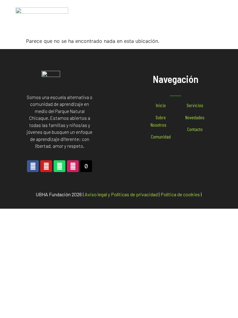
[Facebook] (33, 166)
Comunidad (161, 136)
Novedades (195, 117)
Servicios (195, 105)
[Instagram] (73, 166)
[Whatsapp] (59, 166)
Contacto (195, 129)
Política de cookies (180, 194)
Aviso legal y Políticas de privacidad (121, 194)
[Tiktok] (86, 166)
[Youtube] (46, 166)
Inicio (161, 105)
